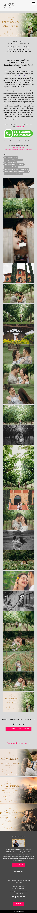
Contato (18, 903)
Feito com (18, 911)
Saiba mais (18, 864)
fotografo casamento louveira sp (13, 174)
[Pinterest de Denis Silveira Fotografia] (21, 897)
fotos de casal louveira (10, 167)
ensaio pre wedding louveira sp (13, 160)
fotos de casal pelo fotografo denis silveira (16, 169)
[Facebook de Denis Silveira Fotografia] (15, 897)
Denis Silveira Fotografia (18, 147)
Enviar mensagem (19, 888)
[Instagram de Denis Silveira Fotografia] (18, 897)
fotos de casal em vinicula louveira (14, 164)
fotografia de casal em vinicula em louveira (16, 171)
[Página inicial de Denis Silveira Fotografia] (8, 5)
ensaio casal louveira (10, 162)
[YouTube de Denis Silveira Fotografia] (24, 897)
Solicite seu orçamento (18, 729)
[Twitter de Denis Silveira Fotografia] (13, 897)
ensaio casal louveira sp (10, 157)
